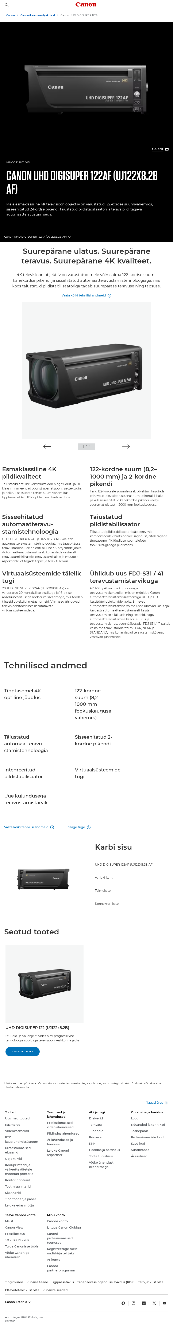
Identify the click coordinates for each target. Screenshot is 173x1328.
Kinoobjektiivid (18, 162)
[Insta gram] (133, 1303)
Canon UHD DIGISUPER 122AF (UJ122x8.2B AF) (35, 236)
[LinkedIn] (144, 1303)
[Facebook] (123, 1303)
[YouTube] (164, 1303)
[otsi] (6, 5)
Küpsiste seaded (55, 1290)
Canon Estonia (16, 1302)
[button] (47, 446)
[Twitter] (154, 1303)
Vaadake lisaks (22, 1051)
